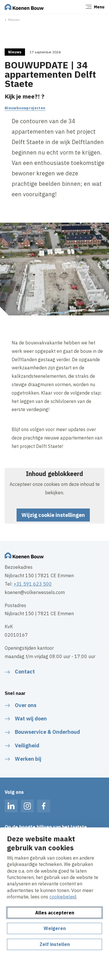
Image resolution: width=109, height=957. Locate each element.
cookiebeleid (62, 897)
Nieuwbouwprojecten (25, 108)
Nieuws (14, 19)
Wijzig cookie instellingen (53, 515)
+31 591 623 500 (33, 584)
